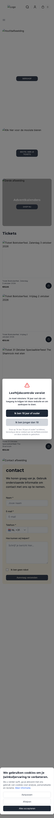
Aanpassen (27, 794)
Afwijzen (27, 801)
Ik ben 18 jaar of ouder (27, 413)
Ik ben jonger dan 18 (27, 422)
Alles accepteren (27, 808)
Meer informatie (22, 788)
